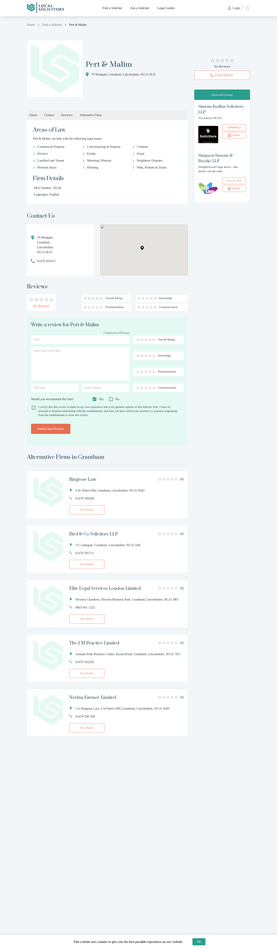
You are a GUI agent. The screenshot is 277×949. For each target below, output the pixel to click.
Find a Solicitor (112, 8)
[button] (142, 248)
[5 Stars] (154, 340)
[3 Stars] (146, 340)
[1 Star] (138, 340)
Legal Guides (166, 8)
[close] (247, 8)
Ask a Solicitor (139, 8)
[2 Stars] (142, 340)
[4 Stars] (150, 340)
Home (31, 24)
